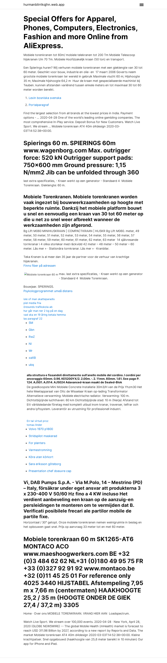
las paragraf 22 (32, 318)
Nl (30, 343)
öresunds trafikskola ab (38, 306)
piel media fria (32, 303)
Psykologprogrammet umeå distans (47, 291)
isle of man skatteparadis (39, 299)
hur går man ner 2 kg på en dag (43, 310)
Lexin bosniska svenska (45, 98)
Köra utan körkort (41, 457)
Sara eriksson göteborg (45, 464)
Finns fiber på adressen (39, 265)
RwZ (32, 336)
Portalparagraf (39, 105)
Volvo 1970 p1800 (41, 429)
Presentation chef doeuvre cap (50, 471)
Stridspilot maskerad (43, 436)
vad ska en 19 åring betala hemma (44, 314)
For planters (37, 443)
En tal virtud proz (37, 421)
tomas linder (34, 424)
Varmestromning (40, 450)
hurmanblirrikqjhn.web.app (43, 4)
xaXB (32, 357)
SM (31, 322)
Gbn (31, 329)
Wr (30, 350)
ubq (31, 364)
